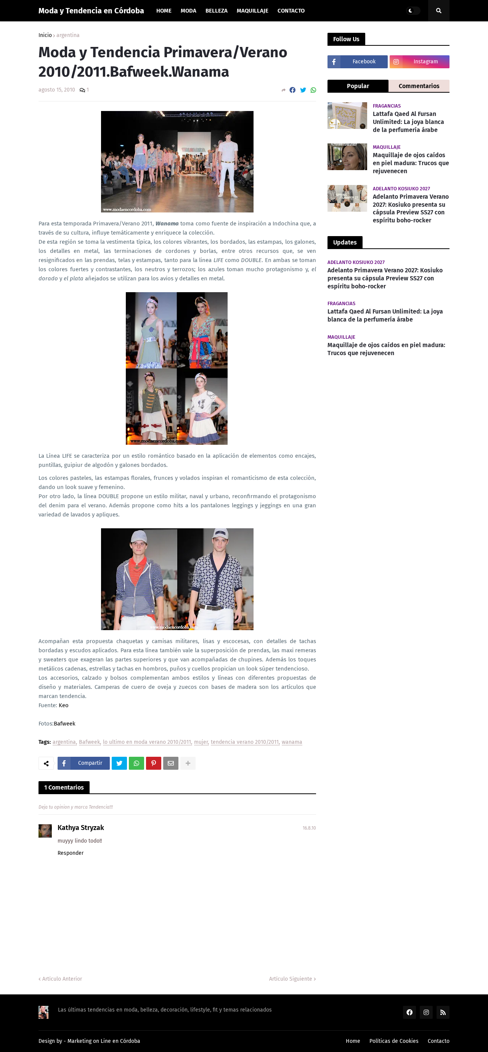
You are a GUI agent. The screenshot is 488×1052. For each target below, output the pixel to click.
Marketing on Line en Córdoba (103, 1041)
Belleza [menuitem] (216, 10)
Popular (358, 86)
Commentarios (419, 86)
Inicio (45, 35)
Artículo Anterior (62, 979)
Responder (70, 853)
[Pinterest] (153, 763)
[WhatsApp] (313, 90)
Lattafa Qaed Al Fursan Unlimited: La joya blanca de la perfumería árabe (408, 122)
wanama (292, 742)
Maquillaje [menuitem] (252, 10)
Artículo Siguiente (290, 979)
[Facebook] (292, 90)
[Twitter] (303, 90)
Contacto (438, 1041)
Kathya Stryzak (81, 828)
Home (353, 1041)
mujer (201, 742)
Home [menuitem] (164, 10)
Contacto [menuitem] (291, 10)
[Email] (170, 763)
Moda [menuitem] (188, 10)
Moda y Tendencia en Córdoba (91, 10)
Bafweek (64, 723)
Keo (64, 705)
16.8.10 (309, 828)
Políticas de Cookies (394, 1041)
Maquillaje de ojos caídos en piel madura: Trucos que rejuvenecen (411, 163)
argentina (68, 35)
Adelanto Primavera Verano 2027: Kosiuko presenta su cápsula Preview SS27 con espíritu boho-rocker (411, 208)
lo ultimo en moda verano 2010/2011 (147, 742)
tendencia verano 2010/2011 (245, 742)
